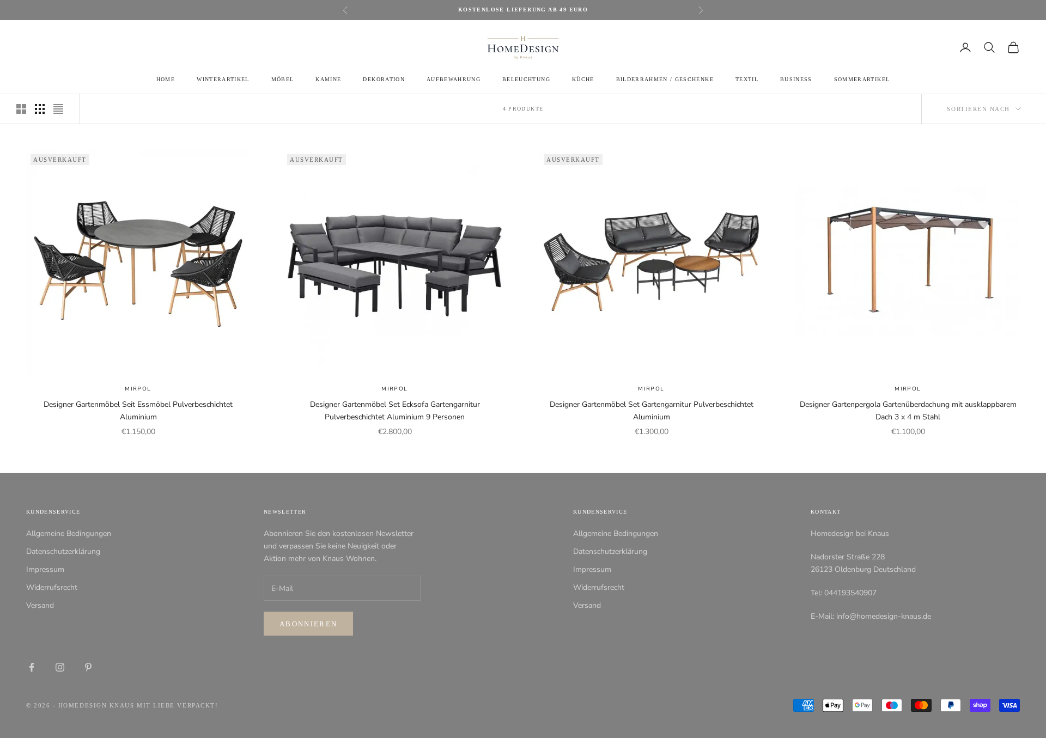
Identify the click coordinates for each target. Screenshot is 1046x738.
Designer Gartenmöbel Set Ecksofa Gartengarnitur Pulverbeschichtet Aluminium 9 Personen (395, 410)
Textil (746, 79)
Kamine (328, 79)
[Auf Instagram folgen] (59, 667)
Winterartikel (223, 79)
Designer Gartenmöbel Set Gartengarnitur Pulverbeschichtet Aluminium (651, 410)
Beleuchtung (526, 79)
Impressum (45, 569)
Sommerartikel (862, 79)
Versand (40, 605)
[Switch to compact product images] (58, 109)
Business (796, 79)
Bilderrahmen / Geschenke (665, 79)
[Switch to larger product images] (21, 109)
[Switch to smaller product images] (40, 109)
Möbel (282, 79)
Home (165, 79)
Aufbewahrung (454, 79)
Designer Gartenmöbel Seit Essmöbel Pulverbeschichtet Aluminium (138, 410)
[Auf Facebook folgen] (31, 667)
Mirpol (138, 389)
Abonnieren (308, 624)
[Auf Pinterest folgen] (88, 667)
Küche (583, 79)
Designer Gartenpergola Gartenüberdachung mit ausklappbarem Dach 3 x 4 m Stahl (908, 410)
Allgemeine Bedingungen (68, 533)
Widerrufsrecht (51, 587)
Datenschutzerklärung (63, 551)
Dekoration (383, 79)
